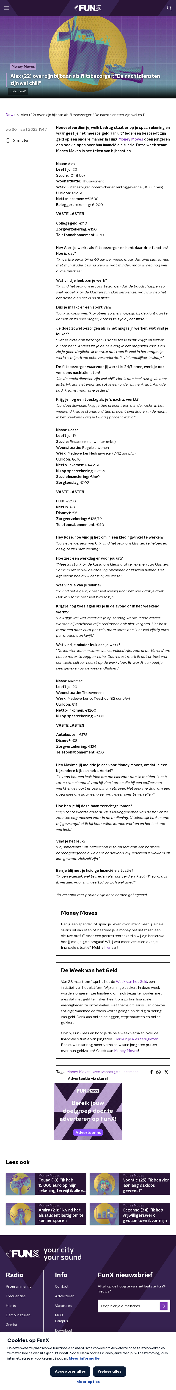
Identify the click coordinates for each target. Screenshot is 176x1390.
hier (107, 947)
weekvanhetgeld (107, 1072)
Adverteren (64, 1296)
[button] (6, 8)
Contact (62, 1286)
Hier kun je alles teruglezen (136, 1039)
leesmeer (130, 1072)
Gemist (11, 1325)
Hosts (11, 1306)
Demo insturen (18, 1315)
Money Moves (130, 139)
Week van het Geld (131, 982)
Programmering (19, 1286)
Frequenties (16, 1296)
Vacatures (63, 1306)
